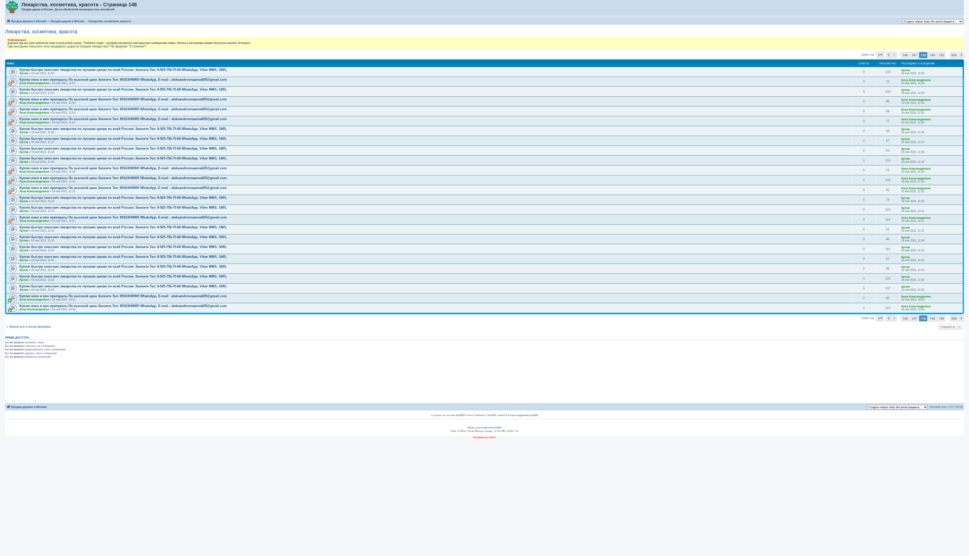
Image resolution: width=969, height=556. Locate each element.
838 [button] (954, 55)
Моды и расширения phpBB (484, 427)
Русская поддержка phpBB (522, 415)
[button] (880, 55)
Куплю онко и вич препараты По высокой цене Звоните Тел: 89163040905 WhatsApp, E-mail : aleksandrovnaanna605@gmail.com (123, 79)
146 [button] (905, 55)
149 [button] (932, 55)
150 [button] (941, 55)
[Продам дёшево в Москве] (13, 7)
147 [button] (914, 55)
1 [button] (894, 55)
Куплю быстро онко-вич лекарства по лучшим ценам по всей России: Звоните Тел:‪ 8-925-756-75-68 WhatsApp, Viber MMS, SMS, (123, 70)
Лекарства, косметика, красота (41, 31)
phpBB (460, 415)
